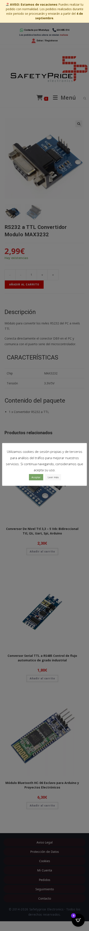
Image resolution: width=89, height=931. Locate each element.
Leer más (53, 477)
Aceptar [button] (36, 477)
